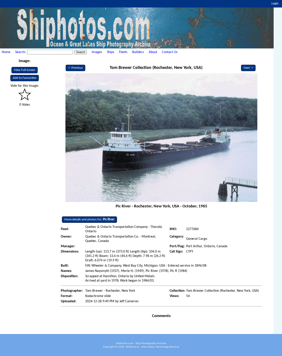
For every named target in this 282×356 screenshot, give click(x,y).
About (153, 52)
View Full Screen (24, 70)
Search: (21, 52)
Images (97, 52)
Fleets (123, 52)
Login (274, 3)
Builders (138, 52)
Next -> (248, 68)
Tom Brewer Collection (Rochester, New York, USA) (156, 68)
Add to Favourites (24, 78)
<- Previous (75, 68)
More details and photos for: (89, 219)
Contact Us (169, 52)
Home (6, 52)
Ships (110, 52)
